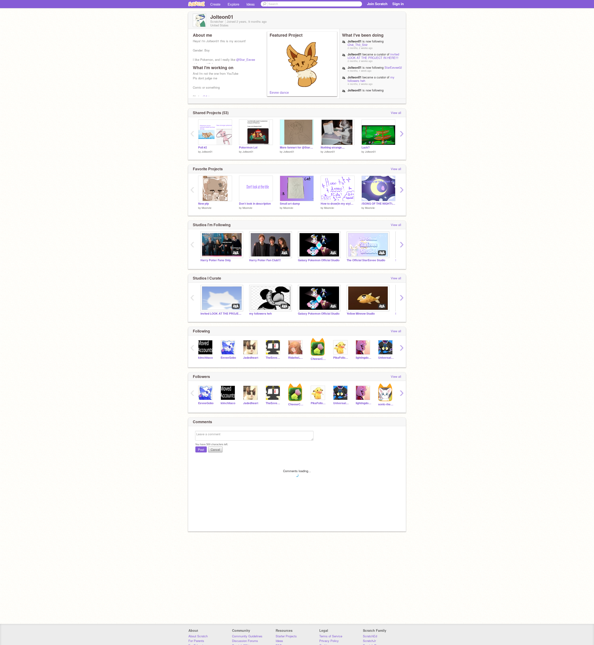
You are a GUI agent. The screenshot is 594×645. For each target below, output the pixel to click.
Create (215, 4)
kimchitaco (205, 358)
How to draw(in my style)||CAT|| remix (338, 204)
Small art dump (290, 204)
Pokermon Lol (248, 147)
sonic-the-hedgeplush (386, 404)
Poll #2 (202, 147)
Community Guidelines (247, 636)
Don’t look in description (255, 204)
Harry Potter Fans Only (215, 260)
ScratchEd (370, 636)
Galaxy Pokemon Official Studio (318, 260)
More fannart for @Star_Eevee (297, 147)
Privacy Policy (329, 641)
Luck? (366, 147)
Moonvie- (207, 208)
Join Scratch (377, 3)
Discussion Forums (245, 641)
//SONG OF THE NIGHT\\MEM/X (378, 204)
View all (396, 112)
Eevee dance (279, 92)
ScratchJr (369, 641)
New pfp (203, 204)
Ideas (250, 4)
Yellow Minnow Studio (361, 314)
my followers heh (260, 314)
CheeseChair (318, 359)
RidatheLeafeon (296, 358)
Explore (233, 4)
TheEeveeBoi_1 (273, 358)
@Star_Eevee (245, 59)
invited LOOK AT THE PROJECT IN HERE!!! (373, 56)
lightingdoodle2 (363, 358)
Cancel (215, 449)
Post (201, 449)
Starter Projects (286, 636)
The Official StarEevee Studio (366, 260)
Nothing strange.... (333, 147)
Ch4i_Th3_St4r (358, 44)
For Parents (196, 641)
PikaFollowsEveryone (341, 358)
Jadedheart (250, 358)
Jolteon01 (207, 151)
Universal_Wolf (386, 358)
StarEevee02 (393, 67)
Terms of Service (330, 636)
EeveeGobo (228, 358)
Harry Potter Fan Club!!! (265, 260)
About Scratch (198, 636)
